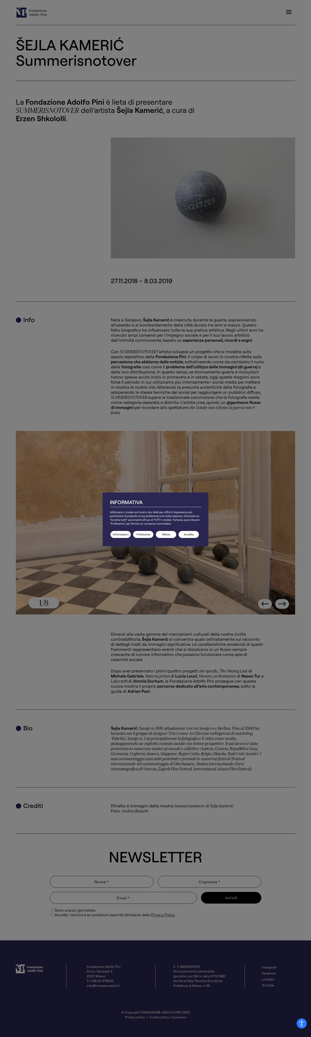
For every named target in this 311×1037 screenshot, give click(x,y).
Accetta (189, 534)
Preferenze (143, 534)
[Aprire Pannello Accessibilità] (302, 1023)
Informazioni (121, 534)
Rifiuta (166, 534)
